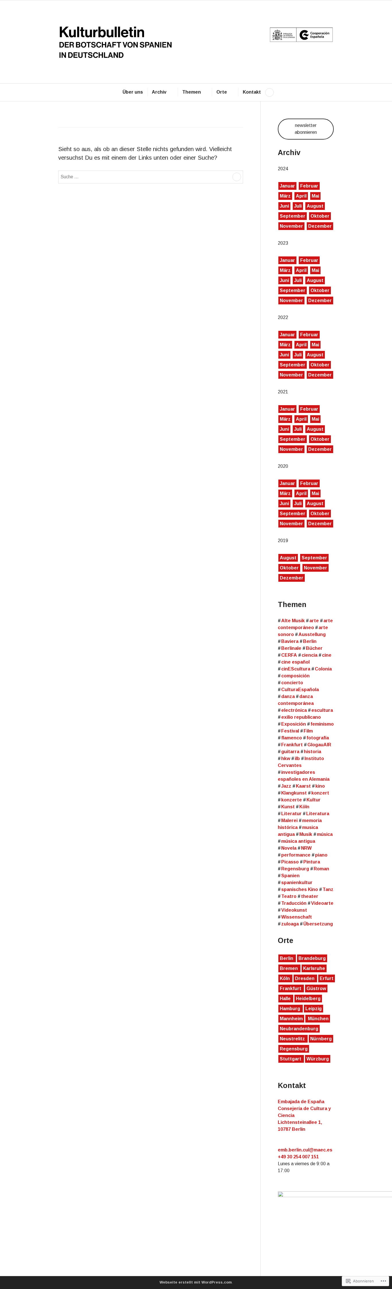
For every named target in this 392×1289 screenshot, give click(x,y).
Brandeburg (312, 958)
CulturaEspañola (300, 689)
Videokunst (294, 910)
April (301, 196)
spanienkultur (297, 882)
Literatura (317, 813)
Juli (298, 206)
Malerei (289, 820)
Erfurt (326, 978)
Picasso (290, 861)
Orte (221, 92)
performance (296, 855)
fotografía (317, 737)
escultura (322, 710)
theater (309, 896)
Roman (321, 868)
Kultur (313, 799)
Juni (284, 206)
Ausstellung (312, 634)
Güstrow (316, 988)
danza (288, 696)
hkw (285, 758)
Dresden (305, 978)
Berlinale (291, 648)
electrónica (294, 710)
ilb (297, 758)
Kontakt (252, 92)
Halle (286, 998)
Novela (288, 848)
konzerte (291, 799)
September (292, 216)
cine (326, 655)
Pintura (311, 861)
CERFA (289, 655)
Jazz (286, 786)
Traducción (293, 903)
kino (320, 786)
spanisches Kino (299, 889)
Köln (304, 806)
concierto (292, 682)
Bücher (314, 648)
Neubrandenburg (299, 1028)
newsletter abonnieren (306, 129)
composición (295, 675)
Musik (305, 834)
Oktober (320, 216)
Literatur (291, 813)
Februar (309, 185)
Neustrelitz (293, 1038)
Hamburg (290, 1008)
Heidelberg (308, 998)
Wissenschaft (296, 917)
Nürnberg (321, 1038)
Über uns (133, 92)
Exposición (293, 724)
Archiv (159, 92)
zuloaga (290, 923)
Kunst (288, 806)
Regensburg (295, 868)
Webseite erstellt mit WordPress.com (196, 1282)
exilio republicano (301, 717)
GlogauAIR (319, 744)
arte (314, 620)
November (291, 226)
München (318, 1018)
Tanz (328, 889)
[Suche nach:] (150, 176)
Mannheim (291, 1018)
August (315, 206)
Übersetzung (318, 923)
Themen (191, 92)
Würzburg (317, 1058)
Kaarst (303, 786)
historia (312, 751)
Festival (290, 730)
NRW (306, 848)
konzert (320, 793)
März (285, 196)
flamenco (291, 737)
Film (308, 730)
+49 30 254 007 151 (298, 1156)
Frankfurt (292, 744)
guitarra (290, 751)
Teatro (288, 896)
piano (321, 855)
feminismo (322, 724)
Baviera (289, 641)
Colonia (323, 668)
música (325, 834)
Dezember (320, 226)
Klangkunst (294, 793)
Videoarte (322, 903)
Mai (315, 196)
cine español (295, 662)
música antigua (298, 841)
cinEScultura (295, 668)
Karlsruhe (314, 968)
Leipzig (313, 1008)
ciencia (309, 655)
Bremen (289, 968)
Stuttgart (291, 1058)
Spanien (290, 875)
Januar (287, 185)
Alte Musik (293, 620)
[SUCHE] (269, 92)
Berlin (310, 641)
